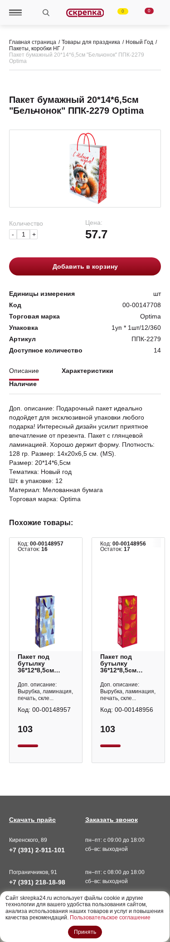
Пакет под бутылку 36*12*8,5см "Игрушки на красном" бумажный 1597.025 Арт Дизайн (120, 663)
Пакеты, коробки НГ (34, 48)
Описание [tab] (24, 370)
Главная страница (32, 42)
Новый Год (139, 42)
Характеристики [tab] (87, 370)
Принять (85, 932)
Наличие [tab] (23, 384)
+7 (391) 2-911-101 (37, 850)
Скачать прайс (32, 819)
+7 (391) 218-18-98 (37, 882)
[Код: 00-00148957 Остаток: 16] (46, 621)
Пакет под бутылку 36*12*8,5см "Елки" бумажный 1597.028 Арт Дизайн (38, 663)
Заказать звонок (111, 819)
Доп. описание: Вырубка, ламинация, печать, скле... (45, 691)
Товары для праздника (91, 42)
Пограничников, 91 (33, 872)
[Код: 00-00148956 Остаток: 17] (128, 621)
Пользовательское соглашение (110, 917)
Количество (26, 223)
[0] (117, 13)
